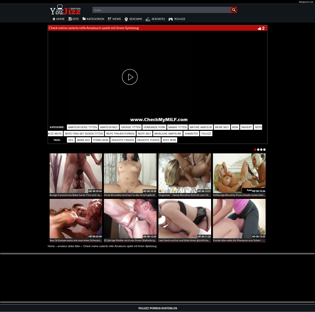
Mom (235, 127)
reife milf (144, 133)
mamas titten (177, 127)
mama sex (83, 140)
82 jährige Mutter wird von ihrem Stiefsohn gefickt (132, 240)
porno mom (100, 140)
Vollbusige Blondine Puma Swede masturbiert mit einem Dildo (248, 194)
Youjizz (206, 133)
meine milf (222, 127)
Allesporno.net (306, 1)
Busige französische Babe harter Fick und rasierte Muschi (82, 194)
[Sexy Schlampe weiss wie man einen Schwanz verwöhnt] (76, 219)
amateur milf (109, 127)
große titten (130, 127)
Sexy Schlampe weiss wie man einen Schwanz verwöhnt (81, 240)
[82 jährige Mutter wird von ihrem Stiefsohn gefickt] (130, 219)
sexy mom (169, 140)
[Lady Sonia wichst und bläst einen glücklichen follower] (184, 219)
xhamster (191, 133)
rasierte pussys (148, 140)
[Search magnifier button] (234, 10)
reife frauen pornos (120, 133)
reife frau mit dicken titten (84, 133)
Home (51, 246)
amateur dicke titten (82, 127)
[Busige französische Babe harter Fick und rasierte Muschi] (76, 173)
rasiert (246, 127)
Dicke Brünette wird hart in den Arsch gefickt (129, 194)
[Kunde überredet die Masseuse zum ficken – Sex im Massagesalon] (239, 219)
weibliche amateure (167, 133)
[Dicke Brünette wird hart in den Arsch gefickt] (130, 173)
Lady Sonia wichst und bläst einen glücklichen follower (189, 240)
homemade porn (154, 127)
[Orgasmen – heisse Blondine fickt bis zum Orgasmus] (184, 173)
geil (71, 140)
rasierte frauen (123, 140)
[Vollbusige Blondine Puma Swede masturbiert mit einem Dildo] (239, 173)
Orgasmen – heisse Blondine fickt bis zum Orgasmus (187, 194)
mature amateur (201, 127)
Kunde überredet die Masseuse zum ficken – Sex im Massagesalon (249, 240)
